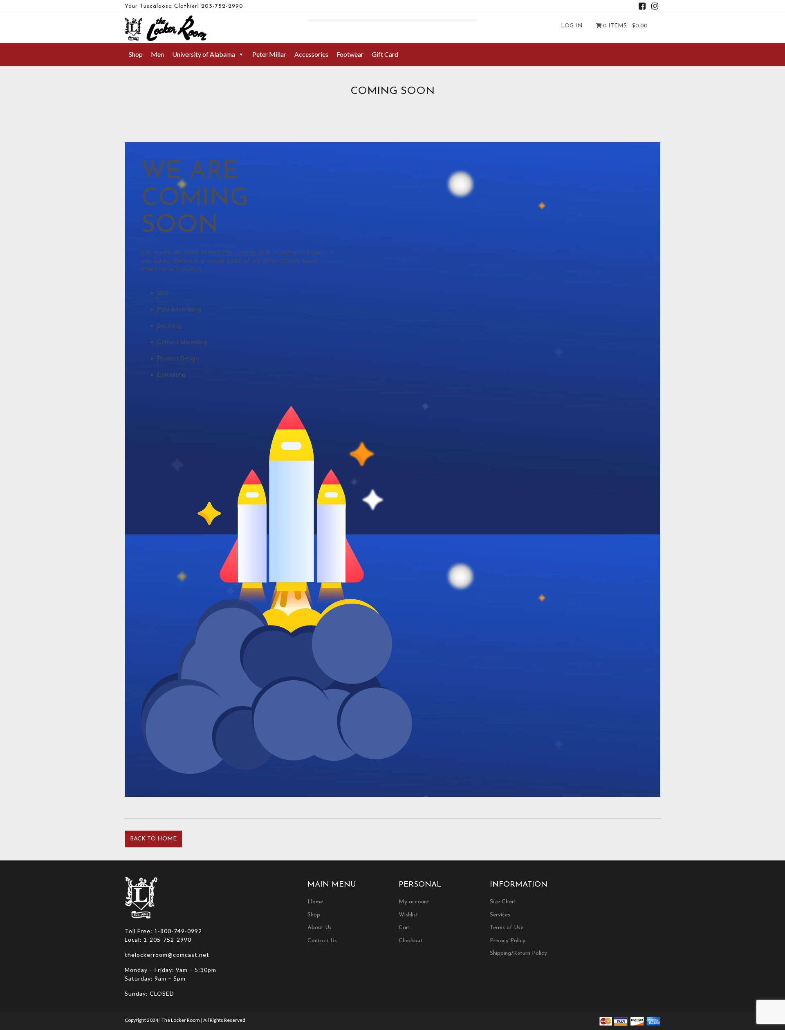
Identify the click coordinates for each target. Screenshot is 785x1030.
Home (315, 902)
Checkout (411, 941)
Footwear (349, 54)
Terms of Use (506, 928)
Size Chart (503, 902)
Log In (572, 26)
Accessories (311, 54)
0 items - (624, 26)
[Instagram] (654, 7)
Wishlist (408, 915)
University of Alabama (203, 54)
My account (414, 902)
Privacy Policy (507, 941)
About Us (319, 928)
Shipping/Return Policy (518, 953)
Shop (136, 54)
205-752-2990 (222, 6)
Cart (404, 928)
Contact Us (322, 941)
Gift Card (385, 54)
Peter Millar (269, 54)
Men (157, 54)
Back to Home (153, 839)
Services (500, 915)
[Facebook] (642, 7)
